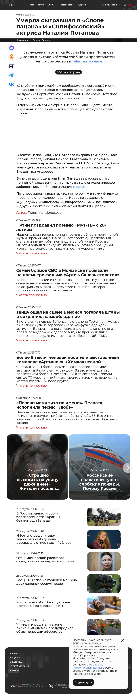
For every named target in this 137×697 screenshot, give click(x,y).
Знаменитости (24, 40)
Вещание (15, 658)
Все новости (37, 4)
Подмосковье (66, 5)
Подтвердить (83, 682)
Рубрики (82, 5)
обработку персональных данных (88, 666)
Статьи (51, 4)
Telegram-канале (87, 61)
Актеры (36, 40)
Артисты (46, 40)
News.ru (79, 187)
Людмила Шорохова (45, 213)
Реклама (14, 670)
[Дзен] (68, 72)
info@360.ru (16, 662)
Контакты (15, 654)
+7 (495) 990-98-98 (19, 666)
